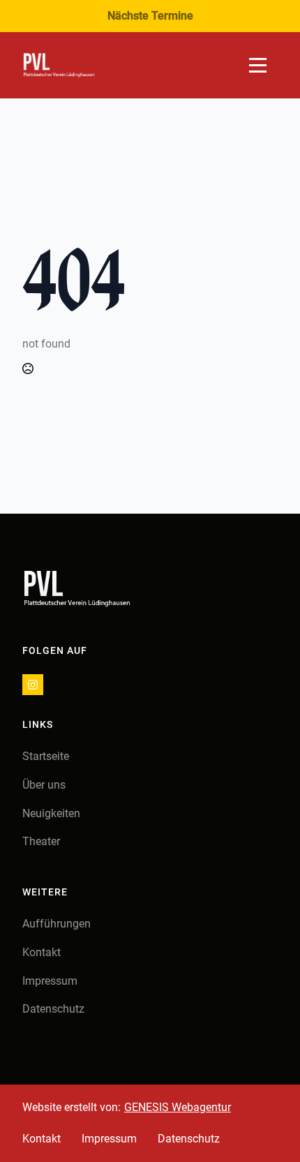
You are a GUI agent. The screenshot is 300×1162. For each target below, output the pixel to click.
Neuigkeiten (51, 813)
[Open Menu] (258, 65)
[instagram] (32, 684)
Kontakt (41, 952)
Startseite (45, 756)
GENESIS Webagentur (177, 1107)
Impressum (49, 981)
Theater (41, 841)
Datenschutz (53, 1008)
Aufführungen (56, 923)
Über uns (44, 784)
